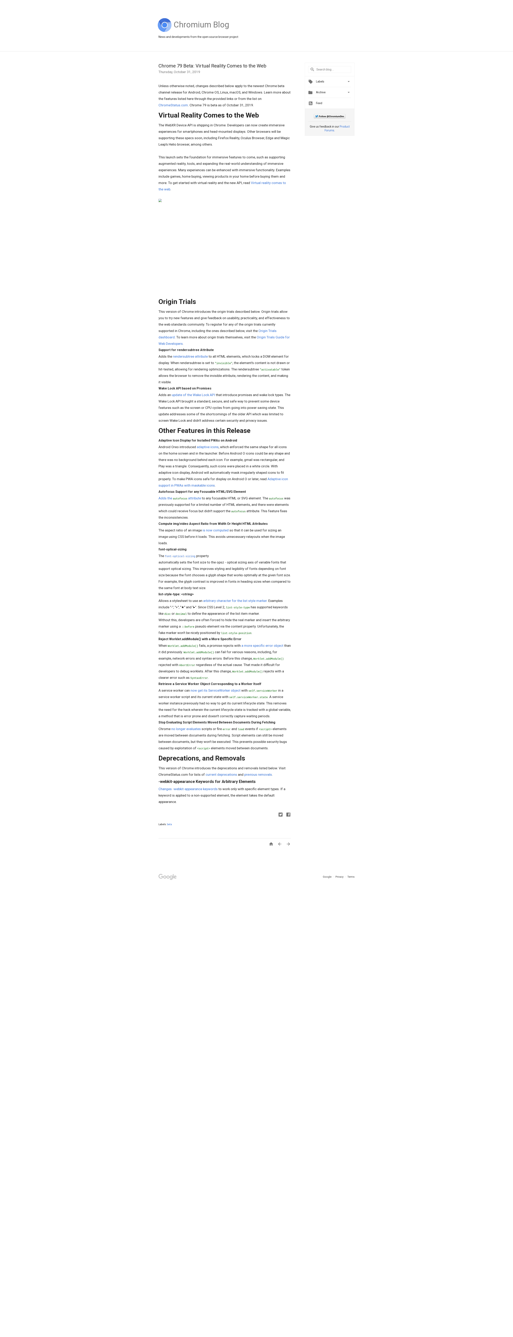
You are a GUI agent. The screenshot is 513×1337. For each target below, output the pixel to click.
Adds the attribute (180, 498)
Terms (350, 876)
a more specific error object (262, 646)
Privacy (339, 876)
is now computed (216, 530)
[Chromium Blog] (201, 31)
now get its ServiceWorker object (215, 690)
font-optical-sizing (180, 556)
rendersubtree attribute (190, 356)
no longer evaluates (186, 729)
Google (327, 876)
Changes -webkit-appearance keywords (188, 789)
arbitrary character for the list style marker (235, 601)
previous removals (258, 775)
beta (169, 824)
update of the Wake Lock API (193, 395)
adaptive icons (208, 447)
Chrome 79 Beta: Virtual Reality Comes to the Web (212, 66)
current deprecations (221, 775)
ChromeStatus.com (173, 105)
